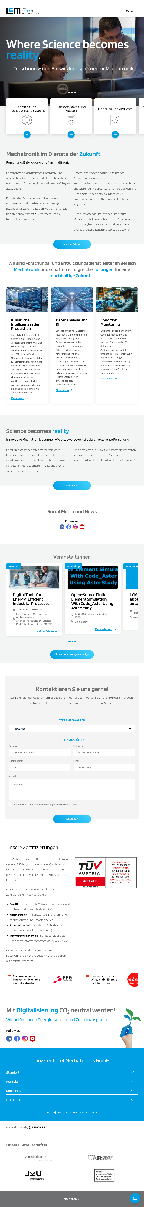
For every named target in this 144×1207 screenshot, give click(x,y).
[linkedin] (62, 526)
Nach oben (70, 1199)
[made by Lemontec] (38, 1127)
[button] (69, 92)
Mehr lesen (17, 398)
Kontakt (12, 1081)
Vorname (13, 746)
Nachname (78, 746)
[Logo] (22, 9)
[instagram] (75, 526)
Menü (129, 11)
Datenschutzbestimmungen (41, 804)
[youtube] (82, 526)
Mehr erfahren (72, 244)
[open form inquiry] (135, 1198)
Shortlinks (13, 1090)
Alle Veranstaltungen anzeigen (72, 654)
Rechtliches (14, 1100)
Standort (12, 1072)
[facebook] (68, 526)
